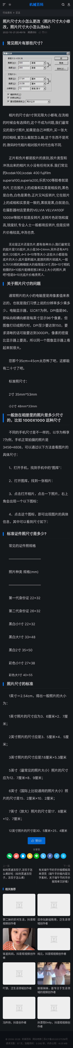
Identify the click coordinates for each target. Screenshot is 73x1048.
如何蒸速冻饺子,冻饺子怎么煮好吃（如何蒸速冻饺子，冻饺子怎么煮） (17, 873)
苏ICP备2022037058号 (55, 1039)
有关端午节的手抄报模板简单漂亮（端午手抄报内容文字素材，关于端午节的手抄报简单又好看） (54, 875)
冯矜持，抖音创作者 (14, 1022)
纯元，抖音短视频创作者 (51, 953)
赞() (43, 32)
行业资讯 (7, 12)
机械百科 (36, 5)
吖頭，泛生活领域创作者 (17, 988)
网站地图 (37, 1039)
